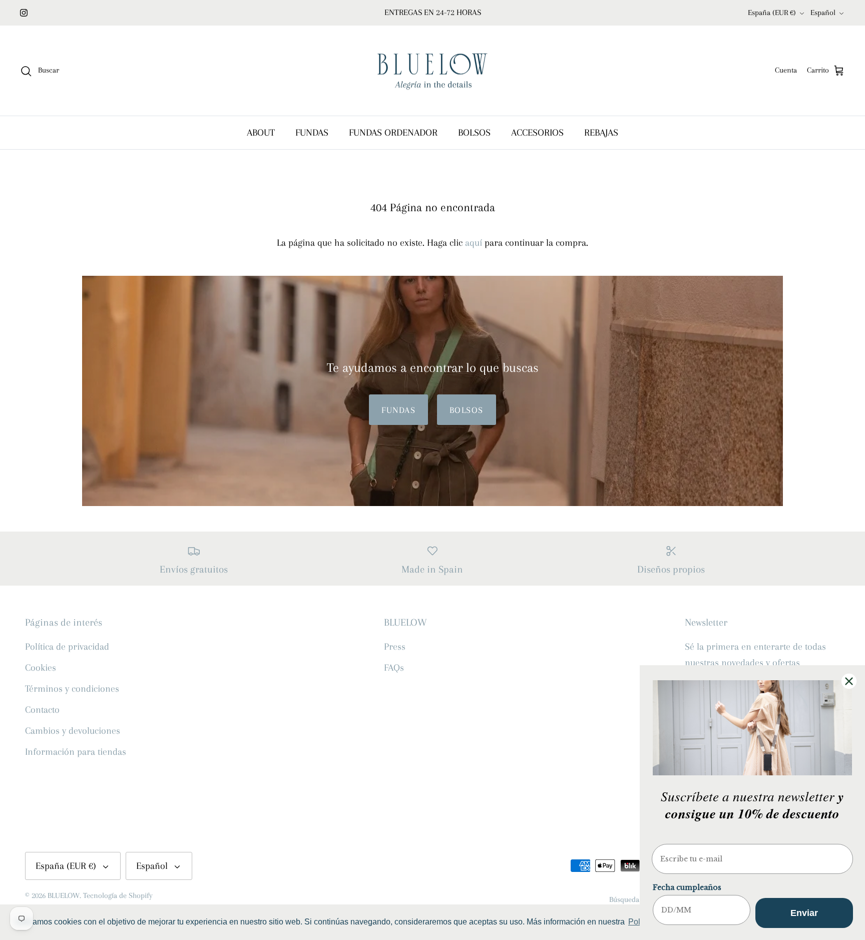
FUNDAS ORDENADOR (393, 132)
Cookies (40, 667)
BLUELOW (64, 895)
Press (394, 646)
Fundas (398, 410)
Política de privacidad (67, 646)
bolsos (467, 410)
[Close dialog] (849, 681)
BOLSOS (474, 132)
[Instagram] (24, 13)
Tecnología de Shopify (118, 895)
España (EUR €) (772, 12)
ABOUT (261, 132)
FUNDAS (311, 132)
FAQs (394, 667)
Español (822, 12)
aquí (473, 242)
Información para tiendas (75, 751)
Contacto (42, 709)
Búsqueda (624, 899)
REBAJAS (601, 132)
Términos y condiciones (72, 688)
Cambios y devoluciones (72, 730)
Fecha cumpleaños (687, 887)
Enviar (804, 913)
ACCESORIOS (537, 132)
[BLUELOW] (432, 71)
